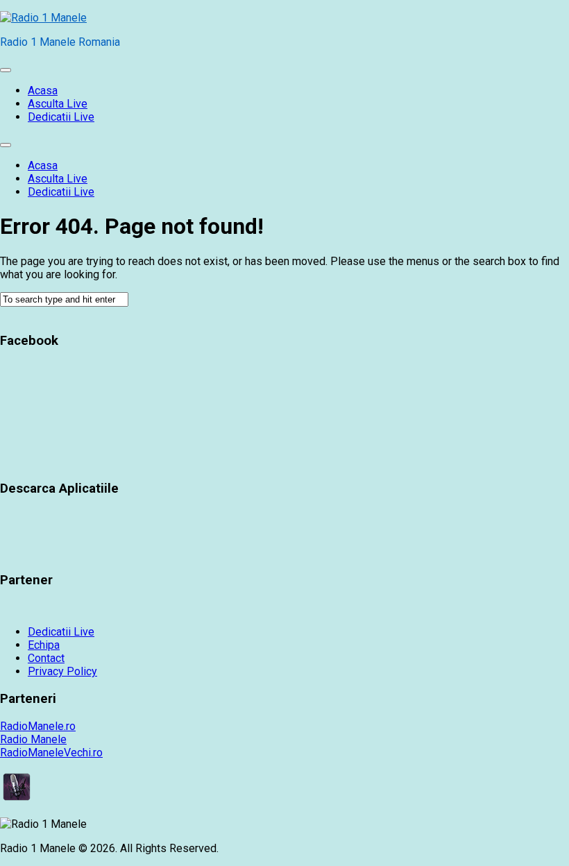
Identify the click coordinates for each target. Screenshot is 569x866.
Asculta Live (57, 103)
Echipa (44, 645)
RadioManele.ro (38, 726)
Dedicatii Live (61, 117)
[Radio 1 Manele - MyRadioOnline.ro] (16, 799)
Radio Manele (33, 739)
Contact (46, 658)
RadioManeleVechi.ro (51, 752)
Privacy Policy (62, 671)
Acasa (43, 90)
